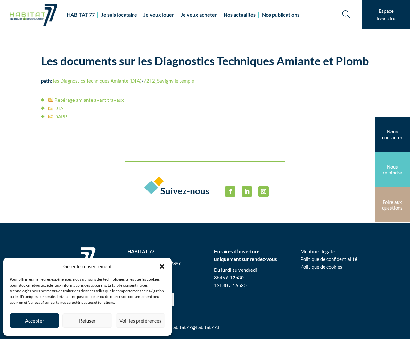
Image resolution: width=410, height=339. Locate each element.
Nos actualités (240, 15)
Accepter (34, 321)
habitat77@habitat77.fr (196, 327)
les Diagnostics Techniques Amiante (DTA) (97, 81)
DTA (58, 108)
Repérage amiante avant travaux (89, 100)
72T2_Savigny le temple (169, 81)
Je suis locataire (119, 15)
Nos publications (280, 15)
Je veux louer (159, 15)
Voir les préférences (140, 321)
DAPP (60, 116)
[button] (162, 266)
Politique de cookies (321, 267)
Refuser (87, 321)
